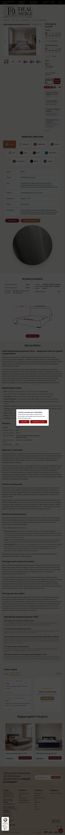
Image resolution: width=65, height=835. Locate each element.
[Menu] (8, 818)
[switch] (5, 829)
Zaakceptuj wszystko (38, 422)
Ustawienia (24, 422)
